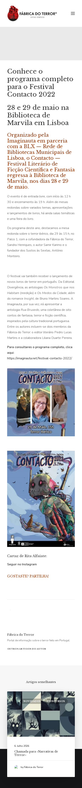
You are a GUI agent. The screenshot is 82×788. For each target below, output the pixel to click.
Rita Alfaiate (35, 556)
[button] (73, 13)
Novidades (32, 701)
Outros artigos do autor (26, 649)
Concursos (56, 701)
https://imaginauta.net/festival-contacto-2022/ (39, 358)
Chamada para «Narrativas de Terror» (36, 753)
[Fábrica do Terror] (32, 13)
